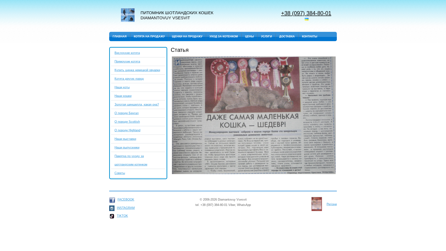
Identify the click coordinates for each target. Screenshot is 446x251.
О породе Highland (127, 130)
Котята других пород (129, 78)
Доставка (287, 36)
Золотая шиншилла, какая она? (137, 104)
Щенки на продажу (187, 36)
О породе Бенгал (127, 113)
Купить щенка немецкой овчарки (137, 70)
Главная (120, 36)
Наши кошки (123, 96)
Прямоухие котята (127, 61)
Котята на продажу (149, 36)
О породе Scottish (127, 121)
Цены (249, 36)
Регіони (332, 204)
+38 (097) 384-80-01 (306, 13)
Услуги (266, 36)
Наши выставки (125, 139)
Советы (120, 173)
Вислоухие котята (127, 53)
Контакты (309, 36)
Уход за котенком (224, 36)
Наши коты (122, 87)
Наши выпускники (127, 147)
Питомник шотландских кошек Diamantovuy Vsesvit (177, 15)
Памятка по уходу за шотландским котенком (131, 160)
